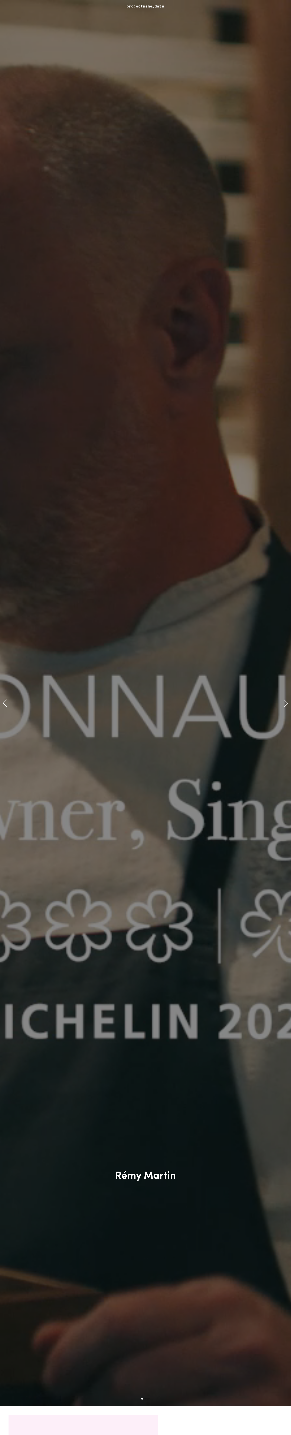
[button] (5, 703)
